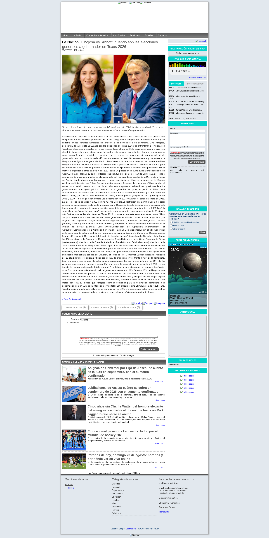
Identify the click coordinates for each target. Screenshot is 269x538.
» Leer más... (160, 381)
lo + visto (176, 83)
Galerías (149, 35)
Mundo (115, 503)
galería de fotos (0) (75, 307)
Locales (115, 500)
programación (178, 48)
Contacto (162, 35)
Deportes (116, 484)
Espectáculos (118, 490)
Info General (117, 493)
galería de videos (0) (102, 307)
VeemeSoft (174, 364)
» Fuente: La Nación (72, 299)
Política (115, 510)
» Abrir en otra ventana (197, 77)
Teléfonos (135, 35)
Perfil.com (116, 506)
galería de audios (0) (129, 307)
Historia (70, 488)
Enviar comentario (149, 349)
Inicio (65, 35)
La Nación (116, 497)
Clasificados (119, 35)
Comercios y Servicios (97, 35)
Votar (202, 232)
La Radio (77, 35)
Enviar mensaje (197, 162)
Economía (116, 487)
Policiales (116, 513)
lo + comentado (195, 83)
